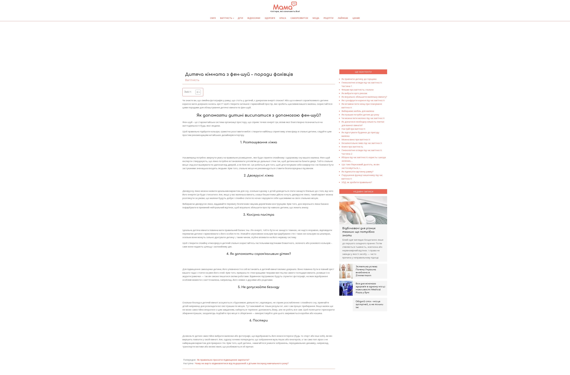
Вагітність (192, 80)
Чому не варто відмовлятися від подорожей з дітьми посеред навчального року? (242, 363)
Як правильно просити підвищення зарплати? (223, 359)
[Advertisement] (285, 43)
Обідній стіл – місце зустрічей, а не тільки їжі (369, 304)
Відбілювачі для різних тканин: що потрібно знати (359, 232)
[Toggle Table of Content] (196, 92)
